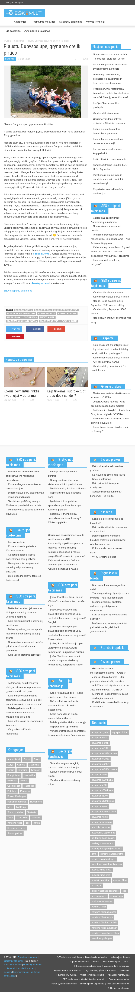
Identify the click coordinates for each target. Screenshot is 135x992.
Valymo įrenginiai (95, 21)
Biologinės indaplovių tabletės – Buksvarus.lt (24, 577)
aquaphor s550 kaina (102, 780)
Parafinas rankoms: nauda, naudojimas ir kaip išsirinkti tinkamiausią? (108, 179)
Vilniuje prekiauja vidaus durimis (62, 473)
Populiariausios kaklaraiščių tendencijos (108, 191)
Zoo (28, 823)
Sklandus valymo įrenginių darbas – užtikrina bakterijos (63, 765)
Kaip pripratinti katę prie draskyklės (104, 485)
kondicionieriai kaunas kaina (68, 970)
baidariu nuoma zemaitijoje (21, 313)
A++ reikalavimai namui (106, 361)
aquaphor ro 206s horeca (104, 769)
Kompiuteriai (13, 775)
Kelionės (35, 770)
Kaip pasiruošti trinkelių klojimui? (111, 344)
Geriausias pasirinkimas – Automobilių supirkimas (106, 219)
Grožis (10, 770)
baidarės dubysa (23, 310)
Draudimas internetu (27, 957)
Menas (23, 780)
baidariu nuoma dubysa (65, 310)
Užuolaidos (22, 817)
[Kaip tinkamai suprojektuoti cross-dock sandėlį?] (67, 376)
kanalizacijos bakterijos (103, 859)
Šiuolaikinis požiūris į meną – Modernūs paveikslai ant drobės (23, 503)
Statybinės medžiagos (60, 462)
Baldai (27, 759)
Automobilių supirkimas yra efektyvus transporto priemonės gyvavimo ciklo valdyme (23, 687)
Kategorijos (19, 23)
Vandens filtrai (14, 823)
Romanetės (36, 801)
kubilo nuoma (13, 317)
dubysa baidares (46, 313)
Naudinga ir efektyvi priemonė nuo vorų (111, 319)
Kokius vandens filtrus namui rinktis (65, 773)
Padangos (29, 786)
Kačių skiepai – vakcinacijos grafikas (106, 468)
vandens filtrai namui (102, 917)
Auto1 (127, 961)
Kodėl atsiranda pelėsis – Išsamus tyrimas (21, 548)
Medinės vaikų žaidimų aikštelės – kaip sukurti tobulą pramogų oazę (67, 492)
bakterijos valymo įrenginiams (107, 848)
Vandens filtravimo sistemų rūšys (64, 782)
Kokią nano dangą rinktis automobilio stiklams (63, 716)
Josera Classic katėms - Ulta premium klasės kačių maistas (108, 403)
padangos (96, 885)
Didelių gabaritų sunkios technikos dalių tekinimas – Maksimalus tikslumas (21, 712)
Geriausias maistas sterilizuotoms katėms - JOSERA (110, 395)
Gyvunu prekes (111, 386)
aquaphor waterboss (102, 822)
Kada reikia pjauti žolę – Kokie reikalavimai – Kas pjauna (65, 694)
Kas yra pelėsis (16, 542)
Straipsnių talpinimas (70, 21)
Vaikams (36, 817)
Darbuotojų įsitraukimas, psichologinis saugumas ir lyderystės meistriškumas (107, 78)
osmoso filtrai (120, 880)
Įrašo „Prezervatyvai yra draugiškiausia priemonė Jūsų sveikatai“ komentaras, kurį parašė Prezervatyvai (67, 633)
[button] (127, 21)
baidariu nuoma (43, 310)
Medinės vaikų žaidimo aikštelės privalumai (25, 511)
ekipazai (8, 972)
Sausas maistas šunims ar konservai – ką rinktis (105, 493)
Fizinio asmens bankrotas (88, 966)
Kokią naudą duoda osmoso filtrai (106, 550)
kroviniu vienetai (21, 972)
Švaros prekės (14, 833)
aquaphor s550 (99, 774)
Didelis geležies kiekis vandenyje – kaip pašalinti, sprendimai (67, 724)
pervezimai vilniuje (13, 964)
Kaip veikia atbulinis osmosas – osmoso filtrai (108, 529)
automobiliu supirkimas (103, 832)
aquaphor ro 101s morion (104, 753)
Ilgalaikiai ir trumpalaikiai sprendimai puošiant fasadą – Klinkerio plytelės (64, 505)
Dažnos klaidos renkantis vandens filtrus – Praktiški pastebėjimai (63, 705)
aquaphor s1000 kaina (103, 801)
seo (124, 890)
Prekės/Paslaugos (16, 796)
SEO (9, 807)
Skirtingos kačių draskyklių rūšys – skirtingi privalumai (111, 420)
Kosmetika (29, 775)
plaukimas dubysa (49, 321)
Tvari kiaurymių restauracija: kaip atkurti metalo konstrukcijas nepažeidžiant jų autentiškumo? (110, 93)
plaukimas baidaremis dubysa (22, 321)
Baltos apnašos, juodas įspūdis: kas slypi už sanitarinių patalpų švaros (24, 633)
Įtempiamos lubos (16, 828)
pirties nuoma (41, 253)
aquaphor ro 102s (100, 758)
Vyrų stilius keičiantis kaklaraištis (18, 731)
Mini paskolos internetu (118, 983)
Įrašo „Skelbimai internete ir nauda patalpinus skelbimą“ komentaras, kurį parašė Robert (65, 660)
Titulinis (7, 41)
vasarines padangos (102, 938)
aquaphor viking (100, 817)
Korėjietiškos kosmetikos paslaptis (106, 105)
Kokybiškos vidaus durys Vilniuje (111, 296)
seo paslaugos (99, 896)
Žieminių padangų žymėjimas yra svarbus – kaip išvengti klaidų (109, 595)
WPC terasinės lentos (104, 556)
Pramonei (25, 791)
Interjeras (22, 770)
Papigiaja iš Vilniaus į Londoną (84, 961)
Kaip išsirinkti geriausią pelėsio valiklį (108, 587)
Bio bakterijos (13, 30)
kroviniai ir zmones (25, 968)
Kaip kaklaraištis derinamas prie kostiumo (24, 723)
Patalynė (11, 791)
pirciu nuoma (30, 317)
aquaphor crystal (100, 732)
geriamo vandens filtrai (111, 853)
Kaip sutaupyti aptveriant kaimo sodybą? (108, 616)
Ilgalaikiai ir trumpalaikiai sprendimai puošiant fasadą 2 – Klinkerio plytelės (65, 518)
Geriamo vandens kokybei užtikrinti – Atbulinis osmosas (109, 121)
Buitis (37, 759)
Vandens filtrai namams (106, 113)
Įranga (36, 823)
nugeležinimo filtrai (101, 875)
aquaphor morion (100, 743)
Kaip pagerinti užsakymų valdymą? (105, 262)
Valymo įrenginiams (120, 957)
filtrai (94, 853)
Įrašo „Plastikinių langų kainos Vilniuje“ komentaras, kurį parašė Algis (66, 601)
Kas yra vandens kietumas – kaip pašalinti (108, 151)
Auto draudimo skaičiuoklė (117, 966)
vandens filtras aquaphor (104, 927)
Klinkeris (106, 512)
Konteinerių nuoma (67, 975)
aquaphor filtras (99, 737)
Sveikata (31, 812)
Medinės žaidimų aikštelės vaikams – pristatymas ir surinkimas (105, 606)
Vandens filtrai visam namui (108, 292)
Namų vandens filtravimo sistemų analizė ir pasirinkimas (65, 482)
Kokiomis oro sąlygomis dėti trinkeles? (106, 520)
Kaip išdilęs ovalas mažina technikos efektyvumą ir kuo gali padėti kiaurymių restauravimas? (24, 699)
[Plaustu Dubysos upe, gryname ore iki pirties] (46, 91)
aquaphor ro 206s (100, 764)
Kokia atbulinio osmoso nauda (109, 159)
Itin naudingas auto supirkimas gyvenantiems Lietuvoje (110, 66)
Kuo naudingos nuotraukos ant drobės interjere (24, 486)
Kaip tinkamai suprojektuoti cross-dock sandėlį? (66, 393)
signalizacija (116, 896)
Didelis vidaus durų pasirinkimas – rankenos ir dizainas (25, 494)
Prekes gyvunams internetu (64, 983)
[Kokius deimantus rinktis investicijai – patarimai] (24, 376)
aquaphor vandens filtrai (104, 811)
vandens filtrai (99, 906)
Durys (10, 764)
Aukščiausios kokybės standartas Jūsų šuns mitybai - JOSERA (110, 412)
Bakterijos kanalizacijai (60, 683)
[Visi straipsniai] (8, 21)
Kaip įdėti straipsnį (14, 2)
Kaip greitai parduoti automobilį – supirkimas (25, 623)
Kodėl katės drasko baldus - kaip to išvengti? (110, 429)
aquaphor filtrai (119, 732)
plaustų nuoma (40, 283)
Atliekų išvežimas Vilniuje (92, 975)
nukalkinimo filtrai (100, 880)
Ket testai (111, 970)
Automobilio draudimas (37, 30)
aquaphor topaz (99, 806)
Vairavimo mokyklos (44, 21)
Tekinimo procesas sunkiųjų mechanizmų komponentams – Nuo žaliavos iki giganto (110, 238)
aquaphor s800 (99, 785)
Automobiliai (13, 759)
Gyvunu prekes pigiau (119, 979)
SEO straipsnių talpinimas (18, 290)
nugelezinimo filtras (101, 869)
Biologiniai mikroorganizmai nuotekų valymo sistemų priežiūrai (22, 567)
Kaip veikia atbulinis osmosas (24, 654)
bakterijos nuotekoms (102, 843)
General (21, 764)
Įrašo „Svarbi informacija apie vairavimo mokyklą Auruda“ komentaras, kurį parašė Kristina (66, 647)
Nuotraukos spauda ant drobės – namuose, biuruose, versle (110, 56)
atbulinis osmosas (101, 827)
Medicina (12, 780)
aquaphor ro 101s (100, 748)
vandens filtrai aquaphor (104, 912)
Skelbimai (19, 41)
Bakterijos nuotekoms (18, 532)
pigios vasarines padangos (105, 890)
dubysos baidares (67, 313)
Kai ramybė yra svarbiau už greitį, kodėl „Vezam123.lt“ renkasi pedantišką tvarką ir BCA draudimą (110, 251)
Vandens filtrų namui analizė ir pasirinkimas (108, 368)
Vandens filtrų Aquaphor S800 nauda (108, 311)
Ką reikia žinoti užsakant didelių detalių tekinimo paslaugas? (109, 351)
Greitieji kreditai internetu (93, 979)
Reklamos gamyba (16, 801)
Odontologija (13, 786)
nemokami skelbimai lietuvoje (107, 864)
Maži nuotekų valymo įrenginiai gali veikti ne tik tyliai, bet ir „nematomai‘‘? (108, 627)
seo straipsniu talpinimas (92, 983)
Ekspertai (107, 338)
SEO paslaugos (70, 979)
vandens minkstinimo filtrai (105, 933)
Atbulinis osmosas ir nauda (63, 568)
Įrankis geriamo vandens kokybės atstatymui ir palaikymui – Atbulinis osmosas (109, 539)
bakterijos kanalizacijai (103, 838)
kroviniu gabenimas (32, 964)
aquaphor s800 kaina (102, 790)
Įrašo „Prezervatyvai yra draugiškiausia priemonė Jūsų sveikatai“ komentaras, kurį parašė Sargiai (67, 616)
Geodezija (34, 764)
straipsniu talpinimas (102, 901)
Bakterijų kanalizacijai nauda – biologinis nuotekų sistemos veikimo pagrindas (24, 612)
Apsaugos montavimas (119, 975)
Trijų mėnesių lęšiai (94, 970)
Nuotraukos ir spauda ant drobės (106, 228)
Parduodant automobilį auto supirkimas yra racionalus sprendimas (22, 475)
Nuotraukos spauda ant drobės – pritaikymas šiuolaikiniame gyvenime (25, 646)
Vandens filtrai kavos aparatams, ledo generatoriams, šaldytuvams (67, 732)
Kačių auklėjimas (101, 479)
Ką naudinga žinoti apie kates (108, 474)
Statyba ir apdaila (112, 648)
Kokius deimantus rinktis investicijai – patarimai (21, 393)
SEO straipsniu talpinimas (21, 462)
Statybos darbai (15, 812)
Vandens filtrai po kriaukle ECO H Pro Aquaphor (110, 166)
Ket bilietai (125, 970)
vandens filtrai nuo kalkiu (104, 922)
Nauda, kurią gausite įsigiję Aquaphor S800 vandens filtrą (107, 302)
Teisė (10, 817)
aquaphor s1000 (100, 795)
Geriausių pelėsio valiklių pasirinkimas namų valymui (21, 556)
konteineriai (9, 968)
